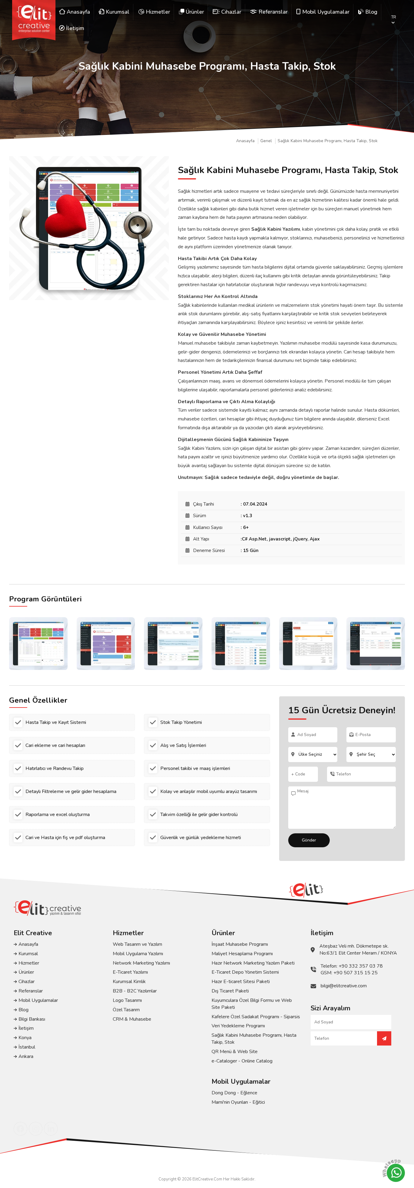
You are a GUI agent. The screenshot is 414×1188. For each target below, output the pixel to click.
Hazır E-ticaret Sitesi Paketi (241, 981)
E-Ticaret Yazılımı (130, 972)
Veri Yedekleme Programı (238, 1025)
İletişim (26, 1028)
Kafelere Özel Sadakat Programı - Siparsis (256, 1016)
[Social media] (20, 1129)
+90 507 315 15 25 (355, 972)
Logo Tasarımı (127, 1000)
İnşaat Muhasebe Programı (240, 944)
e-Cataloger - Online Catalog (242, 1061)
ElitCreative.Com (207, 1179)
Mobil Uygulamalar (38, 1000)
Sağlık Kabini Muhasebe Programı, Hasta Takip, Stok (328, 141)
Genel (266, 141)
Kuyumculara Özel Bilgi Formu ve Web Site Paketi (252, 1004)
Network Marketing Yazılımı (141, 963)
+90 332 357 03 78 (361, 966)
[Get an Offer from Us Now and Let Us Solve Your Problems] (384, 1038)
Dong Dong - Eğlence (234, 1092)
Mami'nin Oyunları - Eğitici (238, 1102)
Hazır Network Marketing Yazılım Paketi (253, 963)
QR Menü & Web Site (235, 1051)
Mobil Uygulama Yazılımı (138, 953)
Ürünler (26, 972)
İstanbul (26, 1047)
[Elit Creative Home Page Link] (33, 20)
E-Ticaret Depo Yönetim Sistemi (245, 972)
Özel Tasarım (126, 1009)
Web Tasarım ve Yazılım (137, 944)
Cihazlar (26, 981)
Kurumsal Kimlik (129, 981)
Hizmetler (28, 963)
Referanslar (30, 991)
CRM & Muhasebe (132, 1019)
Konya (25, 1037)
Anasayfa (245, 141)
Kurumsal (28, 953)
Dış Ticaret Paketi (230, 991)
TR (393, 17)
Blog (23, 1009)
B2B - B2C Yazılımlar (135, 991)
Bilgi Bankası (31, 1019)
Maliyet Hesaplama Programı (242, 953)
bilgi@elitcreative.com (344, 985)
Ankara (25, 1056)
